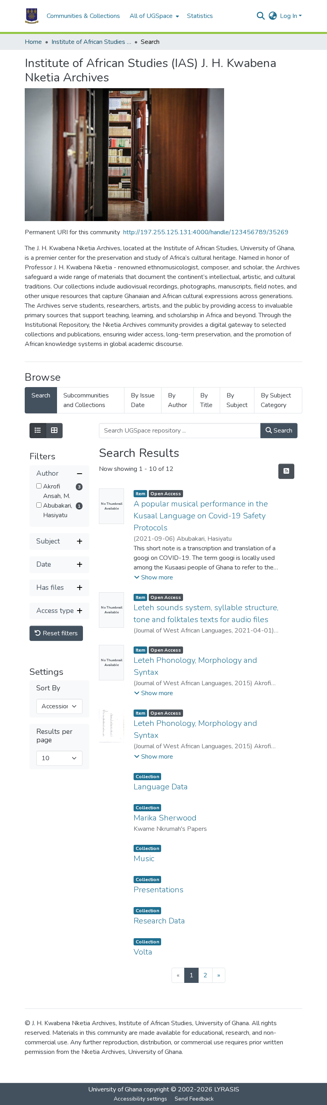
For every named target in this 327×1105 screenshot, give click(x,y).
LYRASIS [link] (226, 1089)
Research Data (159, 920)
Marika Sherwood (165, 817)
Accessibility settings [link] (140, 1099)
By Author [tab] (177, 400)
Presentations (158, 889)
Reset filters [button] (59, 633)
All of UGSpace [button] (151, 16)
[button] (32, 16)
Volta (143, 952)
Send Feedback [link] (194, 1099)
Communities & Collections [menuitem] (83, 16)
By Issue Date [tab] (143, 400)
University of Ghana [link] (115, 1089)
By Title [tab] (206, 400)
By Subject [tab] (237, 400)
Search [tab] (41, 395)
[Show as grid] (54, 430)
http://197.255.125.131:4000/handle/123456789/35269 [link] (206, 232)
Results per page (54, 735)
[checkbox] (38, 485)
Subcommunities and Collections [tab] (86, 400)
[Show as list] (38, 430)
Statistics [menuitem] (200, 16)
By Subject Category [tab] (276, 400)
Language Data (161, 786)
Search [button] (282, 430)
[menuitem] (153, 16)
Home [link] (33, 42)
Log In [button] (289, 16)
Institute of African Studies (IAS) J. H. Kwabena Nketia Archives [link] (91, 42)
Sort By (48, 688)
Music (144, 858)
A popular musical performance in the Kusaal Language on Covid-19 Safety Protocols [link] (201, 515)
